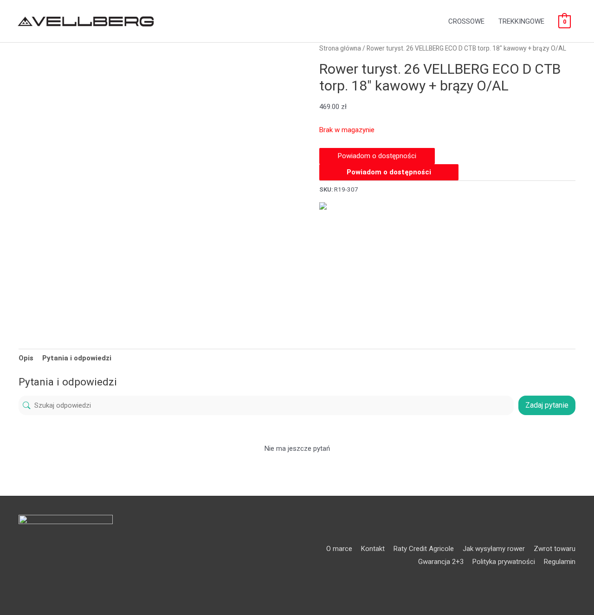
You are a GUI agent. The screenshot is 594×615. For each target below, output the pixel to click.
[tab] (26, 358)
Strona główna (340, 48)
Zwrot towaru (554, 549)
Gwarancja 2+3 (441, 561)
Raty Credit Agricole (424, 549)
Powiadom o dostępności (389, 172)
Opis (26, 358)
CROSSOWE (466, 21)
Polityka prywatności (503, 561)
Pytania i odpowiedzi (76, 358)
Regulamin (559, 561)
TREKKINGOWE (521, 21)
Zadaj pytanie (546, 405)
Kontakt (373, 549)
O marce (339, 549)
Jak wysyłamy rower (494, 549)
